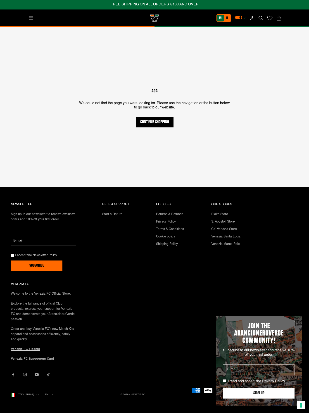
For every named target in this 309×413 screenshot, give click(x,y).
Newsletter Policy (45, 255)
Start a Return (112, 214)
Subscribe (36, 266)
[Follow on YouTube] (36, 374)
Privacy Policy (273, 381)
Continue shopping (154, 122)
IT (227, 18)
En (46, 395)
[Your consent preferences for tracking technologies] (301, 405)
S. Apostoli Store (223, 221)
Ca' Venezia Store (224, 229)
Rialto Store (219, 214)
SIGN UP (258, 393)
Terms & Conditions (170, 229)
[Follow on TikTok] (48, 374)
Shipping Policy (167, 244)
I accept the (36, 255)
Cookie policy (165, 236)
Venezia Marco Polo (225, 244)
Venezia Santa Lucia (225, 236)
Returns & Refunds (169, 214)
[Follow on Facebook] (13, 374)
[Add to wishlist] (270, 18)
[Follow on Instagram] (25, 374)
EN (220, 18)
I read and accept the (256, 381)
